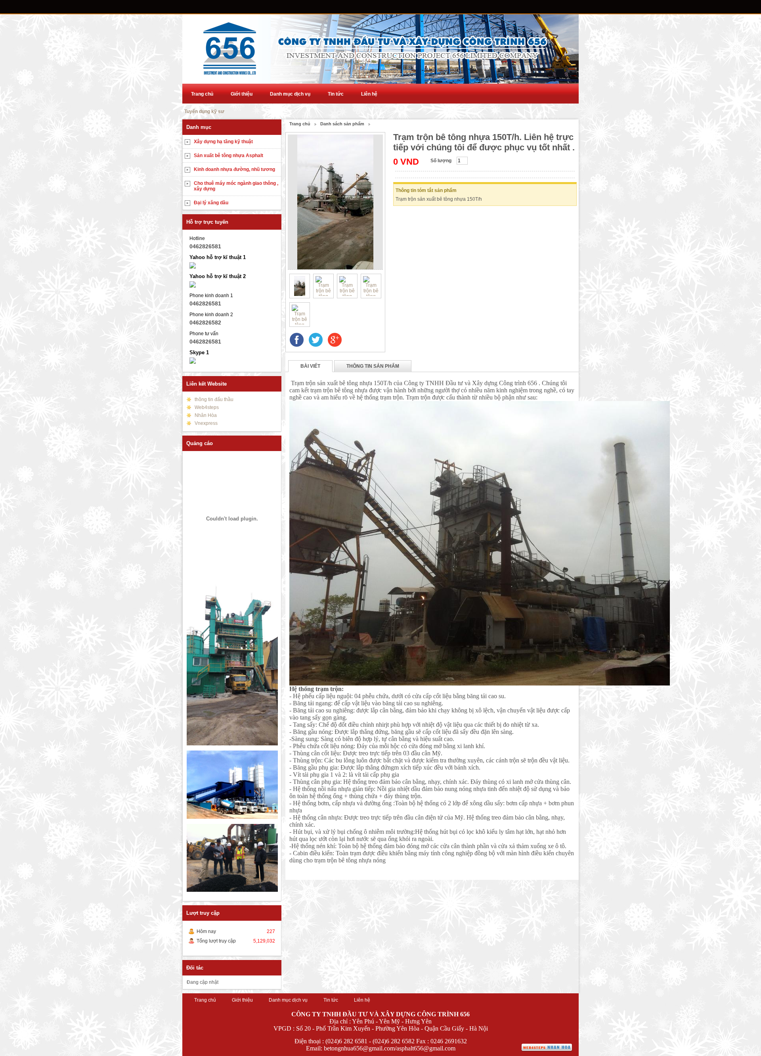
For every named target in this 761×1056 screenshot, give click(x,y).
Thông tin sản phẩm (372, 366)
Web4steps (207, 407)
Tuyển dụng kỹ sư (204, 111)
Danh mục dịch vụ (290, 94)
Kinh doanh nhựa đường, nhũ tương (234, 169)
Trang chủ (202, 94)
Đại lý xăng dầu (211, 202)
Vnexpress (206, 423)
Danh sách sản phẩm (342, 123)
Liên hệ (369, 94)
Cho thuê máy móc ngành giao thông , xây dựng (236, 186)
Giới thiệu (241, 94)
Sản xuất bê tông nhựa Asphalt (228, 155)
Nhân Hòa (206, 415)
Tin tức (336, 94)
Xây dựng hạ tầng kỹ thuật (223, 141)
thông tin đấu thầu (214, 399)
